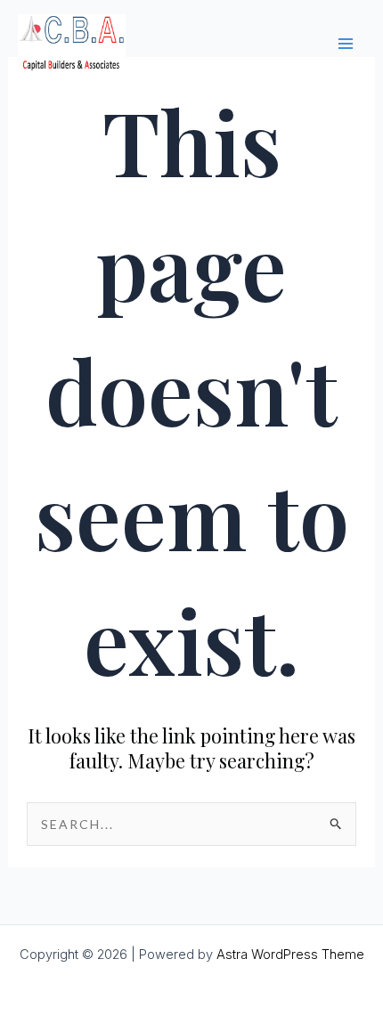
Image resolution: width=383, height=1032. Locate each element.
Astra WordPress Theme (290, 955)
